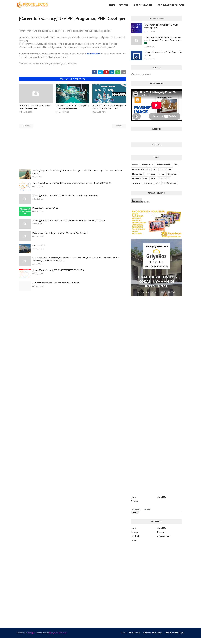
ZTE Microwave (169, 183)
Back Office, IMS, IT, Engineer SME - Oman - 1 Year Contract (60, 232)
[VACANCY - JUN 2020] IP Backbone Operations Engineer (35, 107)
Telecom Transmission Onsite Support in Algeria (163, 53)
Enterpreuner (147, 165)
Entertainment (163, 165)
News (161, 174)
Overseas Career (139, 178)
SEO (153, 178)
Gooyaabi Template (58, 633)
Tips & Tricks (164, 178)
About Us (161, 497)
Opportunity (173, 174)
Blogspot (31, 633)
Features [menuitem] (123, 5)
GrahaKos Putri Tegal (174, 633)
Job (175, 165)
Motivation (150, 174)
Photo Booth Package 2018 (45, 208)
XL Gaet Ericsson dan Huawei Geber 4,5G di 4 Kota (56, 282)
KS (155, 169)
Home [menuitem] (112, 5)
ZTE (157, 183)
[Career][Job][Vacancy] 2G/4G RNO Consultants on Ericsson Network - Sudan (68, 220)
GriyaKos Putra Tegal (152, 633)
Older (118, 126)
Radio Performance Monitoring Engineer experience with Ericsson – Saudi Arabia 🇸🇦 (162, 40)
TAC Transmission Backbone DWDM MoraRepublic (161, 26)
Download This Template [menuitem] (170, 5)
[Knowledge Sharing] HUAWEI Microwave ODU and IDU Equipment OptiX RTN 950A (71, 183)
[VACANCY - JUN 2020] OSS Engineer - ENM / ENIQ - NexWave (72, 107)
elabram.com (93, 53)
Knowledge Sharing (141, 169)
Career (135, 165)
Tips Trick (135, 536)
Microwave (137, 174)
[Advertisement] (72, 148)
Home (134, 497)
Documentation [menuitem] (143, 5)
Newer (27, 126)
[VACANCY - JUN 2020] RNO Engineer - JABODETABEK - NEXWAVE (109, 107)
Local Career (165, 169)
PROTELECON (39, 245)
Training (136, 183)
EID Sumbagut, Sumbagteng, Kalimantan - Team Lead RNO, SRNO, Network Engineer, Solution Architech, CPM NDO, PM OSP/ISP (76, 259)
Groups (134, 501)
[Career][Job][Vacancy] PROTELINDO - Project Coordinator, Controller (64, 195)
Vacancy (148, 183)
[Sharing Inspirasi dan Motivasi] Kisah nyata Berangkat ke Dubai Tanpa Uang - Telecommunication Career (77, 172)
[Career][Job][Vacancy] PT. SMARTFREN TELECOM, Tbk (58, 270)
